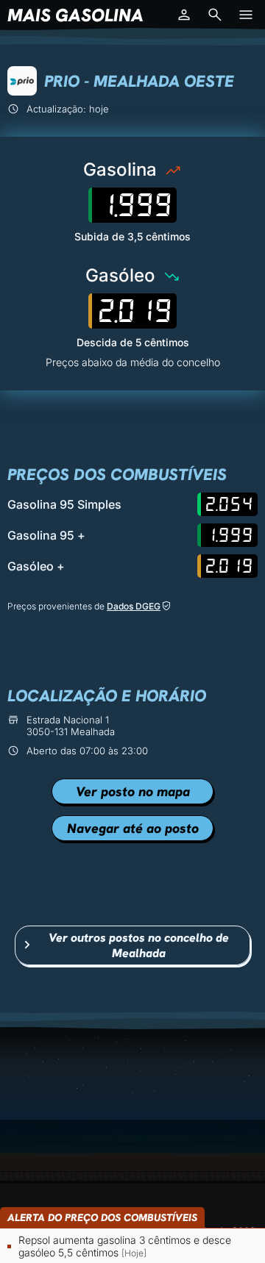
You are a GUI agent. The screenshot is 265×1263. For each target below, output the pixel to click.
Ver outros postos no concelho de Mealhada (139, 945)
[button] (184, 14)
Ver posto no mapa (133, 791)
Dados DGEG (133, 606)
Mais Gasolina (75, 15)
